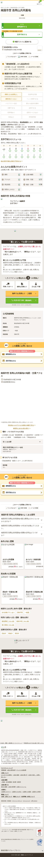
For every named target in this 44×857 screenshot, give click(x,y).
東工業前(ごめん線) (8, 625)
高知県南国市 (24, 122)
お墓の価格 (16, 775)
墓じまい (3, 777)
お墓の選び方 (23, 775)
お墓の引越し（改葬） (34, 775)
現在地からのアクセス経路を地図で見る (21, 425)
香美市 (17, 633)
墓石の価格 (4, 787)
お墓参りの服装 (27, 791)
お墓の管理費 (12, 787)
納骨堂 (19, 782)
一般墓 (27, 612)
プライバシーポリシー (17, 800)
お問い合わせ (34, 800)
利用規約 (9, 800)
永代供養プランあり (8, 612)
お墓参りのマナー (6, 791)
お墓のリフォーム (21, 787)
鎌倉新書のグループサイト (11, 850)
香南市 (10, 633)
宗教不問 (20, 612)
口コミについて (26, 800)
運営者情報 (3, 800)
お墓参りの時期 (36, 791)
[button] (22, 25)
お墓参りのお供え (17, 791)
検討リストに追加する (23, 42)
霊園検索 (3, 770)
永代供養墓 (9, 782)
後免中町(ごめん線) (22, 621)
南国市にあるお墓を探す (21, 428)
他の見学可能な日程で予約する (11, 161)
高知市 (4, 633)
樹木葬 (14, 782)
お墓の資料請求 (11, 770)
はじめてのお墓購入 (6, 775)
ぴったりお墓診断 (21, 770)
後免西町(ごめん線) (8, 621)
